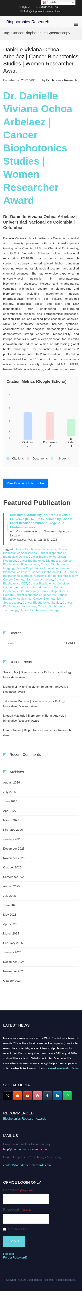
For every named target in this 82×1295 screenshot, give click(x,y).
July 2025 (9, 895)
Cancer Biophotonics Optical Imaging (27, 587)
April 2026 (10, 810)
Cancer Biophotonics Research (35, 594)
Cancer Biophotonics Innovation (37, 568)
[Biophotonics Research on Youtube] (27, 1095)
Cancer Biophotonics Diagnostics (39, 560)
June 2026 (10, 801)
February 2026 (13, 829)
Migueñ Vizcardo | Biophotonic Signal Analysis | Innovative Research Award (34, 718)
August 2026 (11, 782)
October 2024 (12, 980)
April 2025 (10, 924)
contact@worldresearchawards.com (27, 1165)
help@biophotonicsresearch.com (25, 1149)
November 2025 (14, 858)
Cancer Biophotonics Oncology (49, 583)
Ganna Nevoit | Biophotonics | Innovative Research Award (37, 732)
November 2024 (14, 971)
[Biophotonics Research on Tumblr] (47, 1095)
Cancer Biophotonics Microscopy (56, 575)
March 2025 (11, 933)
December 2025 (14, 848)
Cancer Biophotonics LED (49, 572)
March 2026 (11, 820)
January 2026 (12, 839)
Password (17, 1209)
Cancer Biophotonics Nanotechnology (28, 579)
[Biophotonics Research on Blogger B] (17, 1095)
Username (18, 1190)
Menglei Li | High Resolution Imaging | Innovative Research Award (35, 689)
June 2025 (10, 905)
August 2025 (11, 886)
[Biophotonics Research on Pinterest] (37, 1095)
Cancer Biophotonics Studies (42, 602)
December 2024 (14, 961)
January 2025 (12, 952)
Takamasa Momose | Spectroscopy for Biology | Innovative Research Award (34, 703)
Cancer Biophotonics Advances (35, 549)
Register (8, 1253)
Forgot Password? (15, 1257)
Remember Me (17, 1229)
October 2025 (12, 867)
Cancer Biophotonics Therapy (39, 610)
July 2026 (9, 792)
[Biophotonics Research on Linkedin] (57, 1095)
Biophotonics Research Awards (24, 1118)
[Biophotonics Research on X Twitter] (7, 1095)
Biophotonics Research (27, 22)
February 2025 (13, 943)
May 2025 (9, 914)
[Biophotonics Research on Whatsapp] (67, 1095)
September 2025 (14, 877)
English (51, 2)
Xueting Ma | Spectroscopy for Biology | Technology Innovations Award (37, 674)
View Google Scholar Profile (25, 483)
